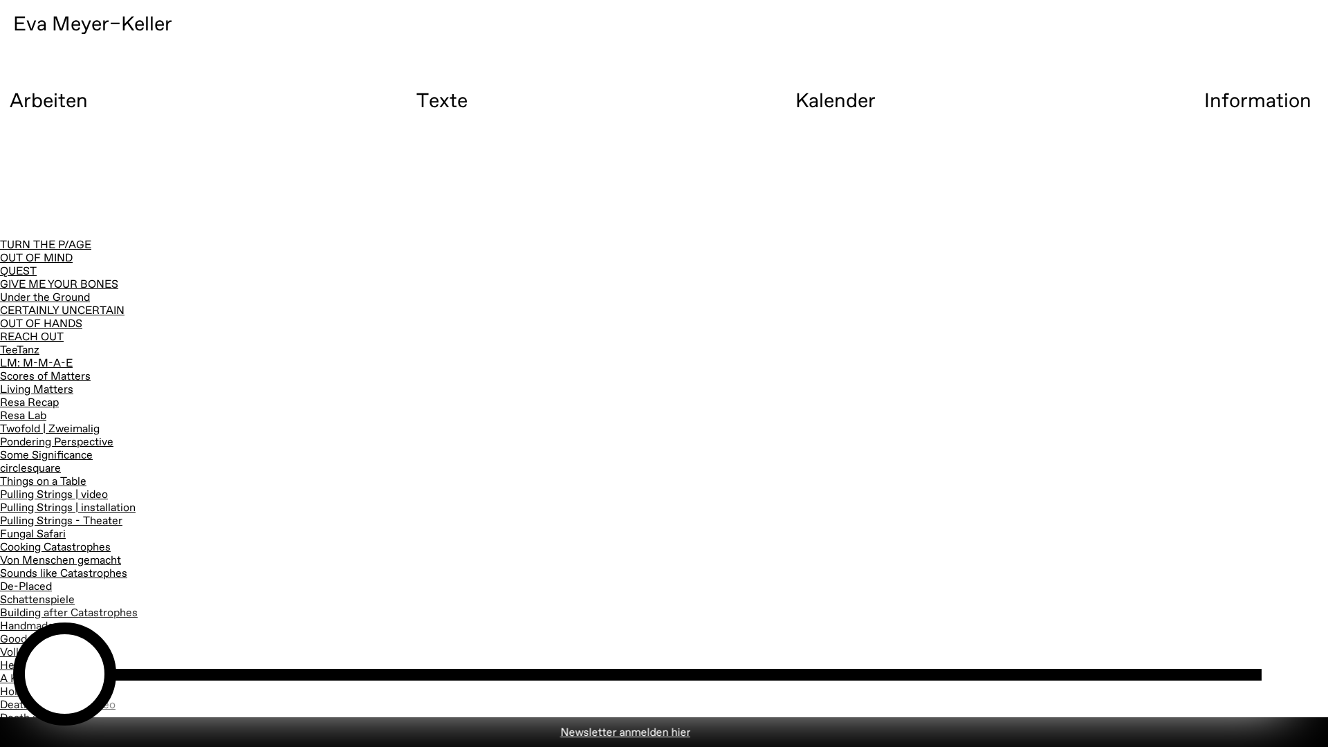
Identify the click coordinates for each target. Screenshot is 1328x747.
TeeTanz (19, 350)
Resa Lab (23, 416)
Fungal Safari (33, 534)
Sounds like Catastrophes (63, 574)
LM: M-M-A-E (36, 363)
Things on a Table (43, 482)
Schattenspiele (37, 600)
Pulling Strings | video (54, 495)
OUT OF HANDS (41, 324)
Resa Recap (29, 403)
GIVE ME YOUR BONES (59, 284)
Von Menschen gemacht (60, 560)
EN (1144, 66)
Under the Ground (45, 298)
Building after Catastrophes (69, 613)
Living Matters (36, 390)
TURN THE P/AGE (45, 245)
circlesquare (30, 468)
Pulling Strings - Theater (61, 521)
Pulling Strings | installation (68, 508)
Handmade (27, 626)
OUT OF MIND (36, 258)
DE (1263, 66)
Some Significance (46, 455)
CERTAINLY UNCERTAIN (62, 311)
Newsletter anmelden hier (589, 733)
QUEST (18, 271)
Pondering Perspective (56, 442)
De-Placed (26, 587)
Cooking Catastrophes (55, 547)
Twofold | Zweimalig (50, 429)
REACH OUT (32, 337)
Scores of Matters (45, 376)
